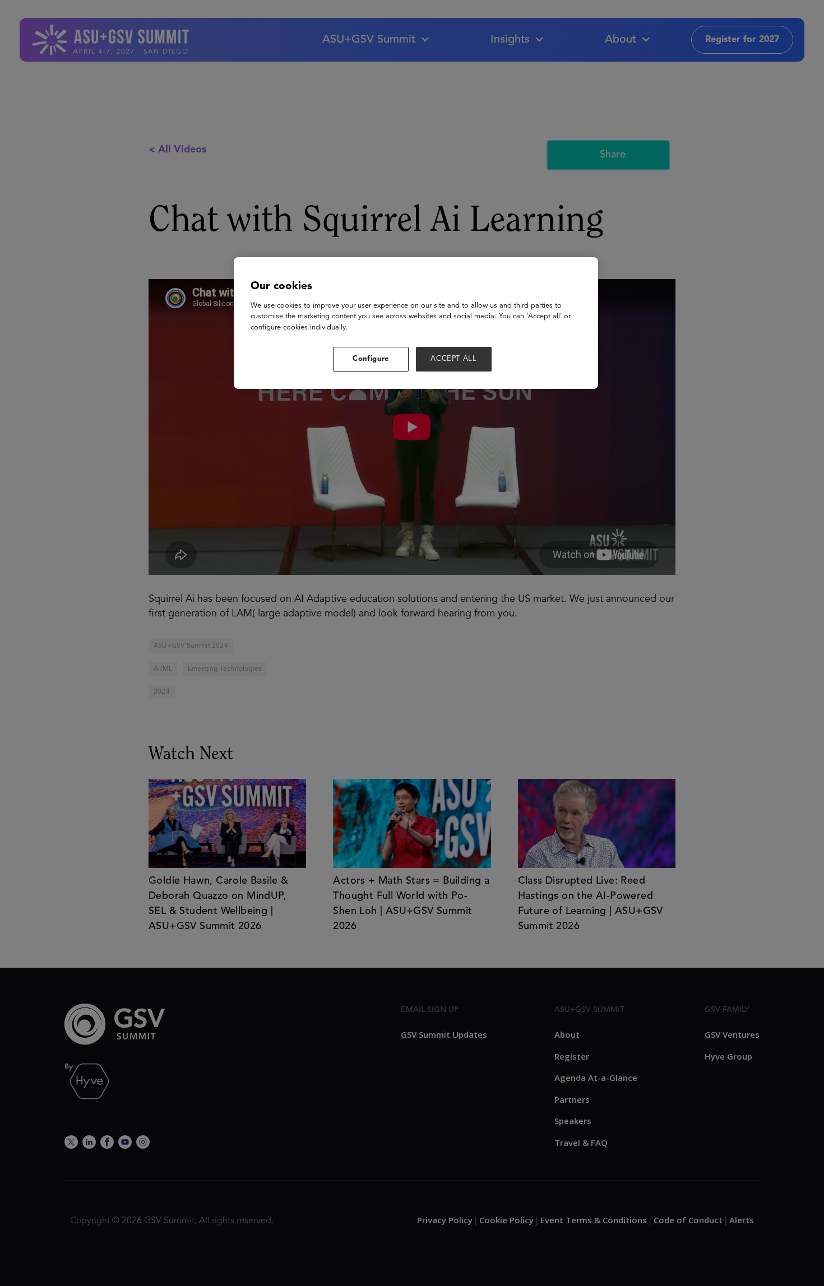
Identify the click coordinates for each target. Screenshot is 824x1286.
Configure (371, 359)
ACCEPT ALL (453, 359)
